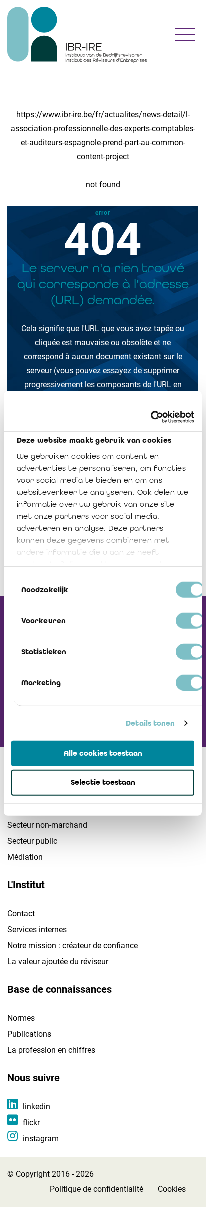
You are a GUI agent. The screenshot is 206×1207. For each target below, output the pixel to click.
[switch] (190, 620)
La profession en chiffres (52, 1050)
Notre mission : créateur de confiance (73, 945)
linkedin (36, 1107)
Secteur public (33, 841)
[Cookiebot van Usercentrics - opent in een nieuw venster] (150, 417)
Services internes (37, 929)
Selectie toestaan (103, 782)
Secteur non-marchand (48, 825)
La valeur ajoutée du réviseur (58, 961)
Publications (30, 1034)
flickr (31, 1123)
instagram (41, 1139)
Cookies (172, 1189)
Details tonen (150, 723)
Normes (21, 1018)
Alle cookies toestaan (103, 753)
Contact (21, 913)
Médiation (25, 857)
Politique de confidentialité (97, 1189)
